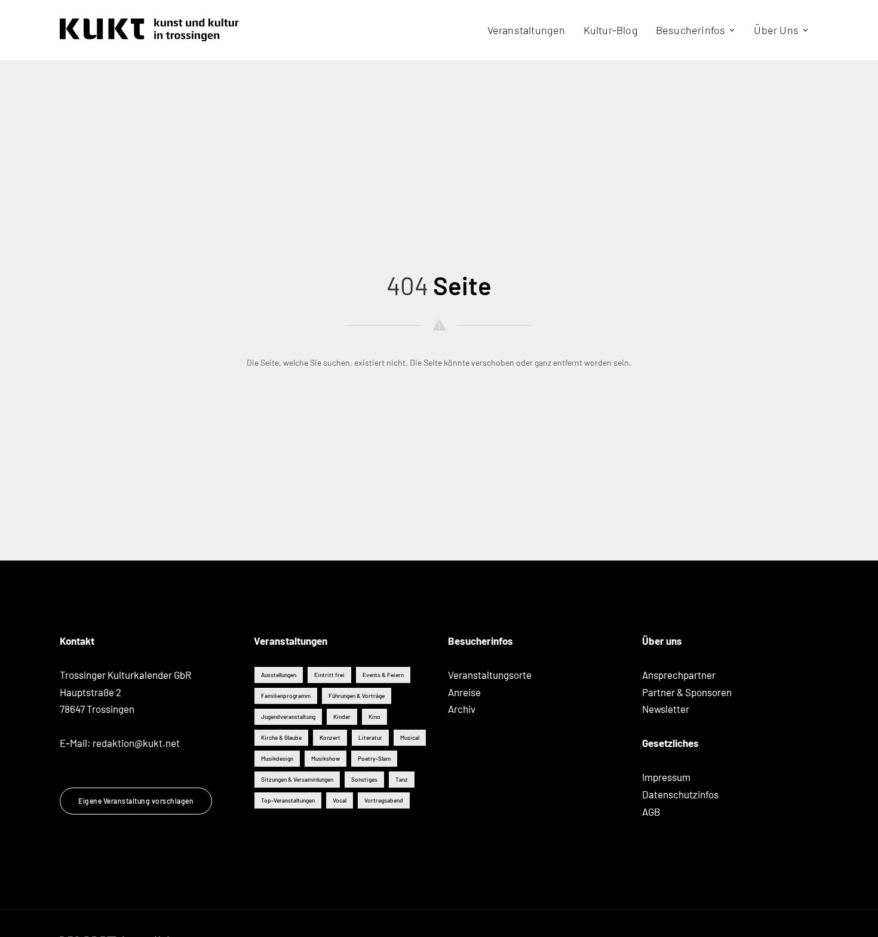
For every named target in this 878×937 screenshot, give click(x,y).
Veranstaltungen (526, 29)
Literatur (370, 737)
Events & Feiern (383, 674)
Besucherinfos (691, 29)
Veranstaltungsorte (490, 675)
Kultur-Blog (611, 29)
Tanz (401, 779)
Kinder (342, 716)
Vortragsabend (383, 800)
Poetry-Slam (374, 758)
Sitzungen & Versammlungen (297, 779)
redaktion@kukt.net (136, 743)
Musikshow (325, 758)
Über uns (776, 29)
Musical (409, 737)
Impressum (666, 777)
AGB (651, 811)
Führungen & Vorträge (357, 695)
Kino (374, 716)
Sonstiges (364, 779)
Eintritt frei (329, 674)
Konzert (330, 737)
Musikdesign (277, 758)
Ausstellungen (278, 674)
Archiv (461, 709)
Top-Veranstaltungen (288, 800)
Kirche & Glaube (281, 737)
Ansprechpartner (679, 675)
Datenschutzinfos (680, 794)
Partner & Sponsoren (687, 692)
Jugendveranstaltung (288, 716)
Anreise (464, 692)
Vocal (339, 800)
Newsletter (665, 709)
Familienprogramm (286, 695)
